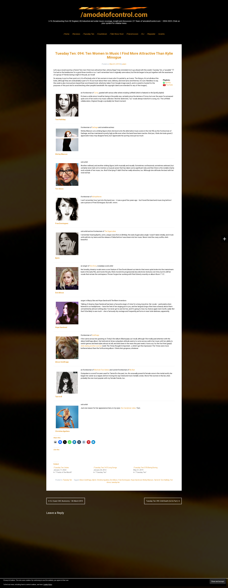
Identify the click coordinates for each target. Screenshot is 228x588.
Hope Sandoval (61, 327)
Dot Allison (59, 293)
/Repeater (151, 34)
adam (124, 64)
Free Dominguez (61, 223)
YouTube (169, 85)
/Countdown (102, 34)
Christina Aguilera (62, 431)
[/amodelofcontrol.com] (114, 9)
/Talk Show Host (117, 34)
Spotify (168, 82)
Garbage (95, 127)
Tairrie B (58, 397)
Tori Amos (59, 189)
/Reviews (76, 34)
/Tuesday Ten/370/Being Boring (145, 467)
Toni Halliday (60, 119)
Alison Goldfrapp (62, 362)
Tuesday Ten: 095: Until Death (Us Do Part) (162, 501)
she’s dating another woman (91, 346)
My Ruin (132, 370)
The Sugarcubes (110, 231)
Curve (96, 93)
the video (128, 408)
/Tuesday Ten (88, 34)
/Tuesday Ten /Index (61, 467)
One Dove (93, 266)
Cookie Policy (47, 584)
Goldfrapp (95, 335)
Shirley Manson (61, 154)
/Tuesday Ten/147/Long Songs (105, 467)
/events (161, 34)
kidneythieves (97, 197)
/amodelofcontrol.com (114, 15)
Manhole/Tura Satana (101, 370)
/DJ (142, 34)
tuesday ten (116, 482)
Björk (57, 258)
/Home (66, 34)
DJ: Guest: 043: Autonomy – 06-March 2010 (66, 501)
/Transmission (132, 34)
